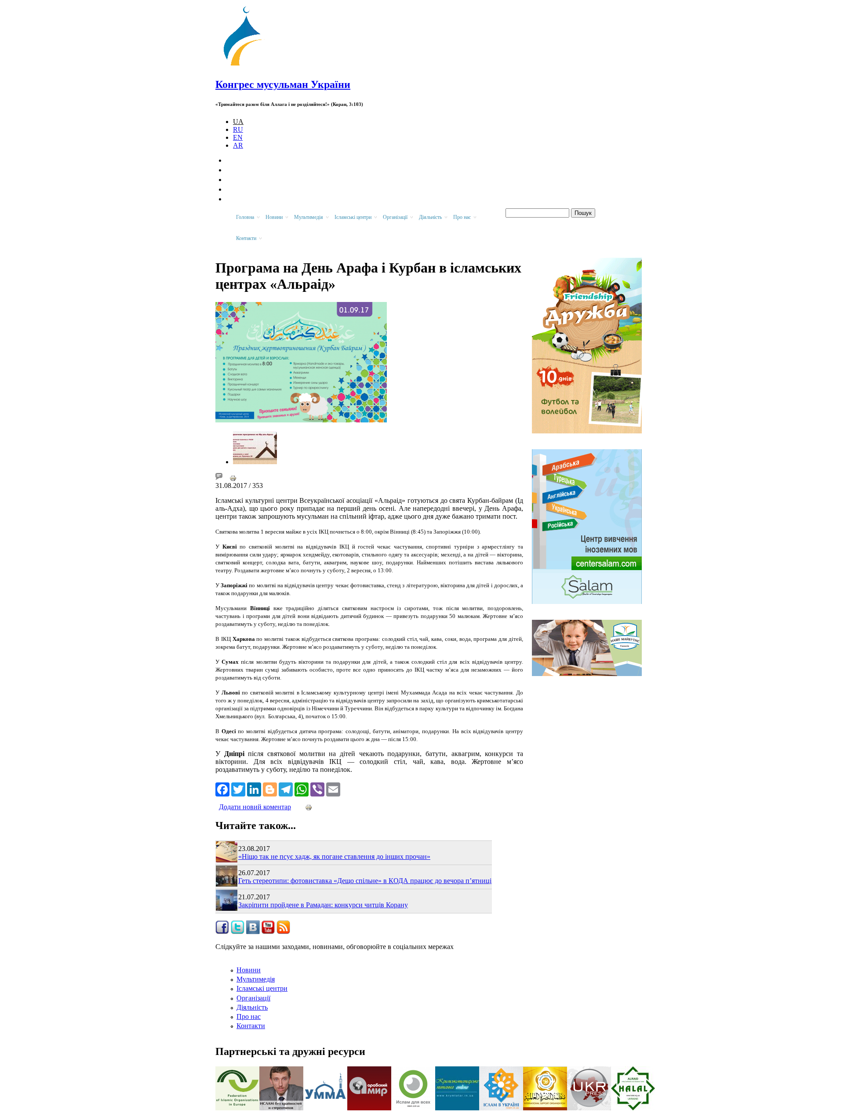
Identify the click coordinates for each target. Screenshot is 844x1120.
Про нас (248, 1016)
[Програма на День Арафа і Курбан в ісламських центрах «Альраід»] (255, 461)
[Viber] (317, 788)
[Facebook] (222, 788)
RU (238, 129)
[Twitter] (238, 788)
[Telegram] (286, 788)
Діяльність (252, 1007)
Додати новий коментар (255, 807)
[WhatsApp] (302, 788)
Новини (248, 970)
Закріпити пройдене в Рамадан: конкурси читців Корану (323, 905)
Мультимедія (255, 979)
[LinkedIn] (254, 788)
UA (238, 121)
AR (238, 145)
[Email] (333, 788)
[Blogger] (270, 788)
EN (238, 137)
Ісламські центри (261, 988)
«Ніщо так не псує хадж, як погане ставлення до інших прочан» (334, 856)
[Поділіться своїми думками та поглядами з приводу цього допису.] (218, 477)
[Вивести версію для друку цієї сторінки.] (232, 477)
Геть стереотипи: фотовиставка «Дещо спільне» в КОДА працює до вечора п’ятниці (364, 880)
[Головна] (246, 65)
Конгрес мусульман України (282, 84)
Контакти (250, 1025)
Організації (253, 998)
